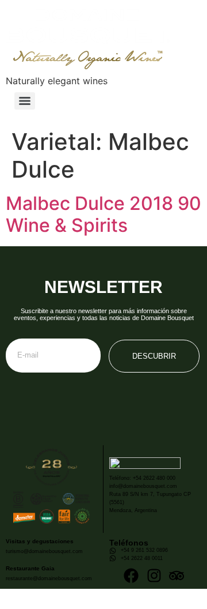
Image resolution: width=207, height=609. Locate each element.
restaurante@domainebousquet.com (49, 578)
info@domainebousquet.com (143, 486)
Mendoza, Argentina (133, 510)
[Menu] (24, 101)
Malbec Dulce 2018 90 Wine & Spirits (103, 214)
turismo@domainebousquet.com (44, 551)
